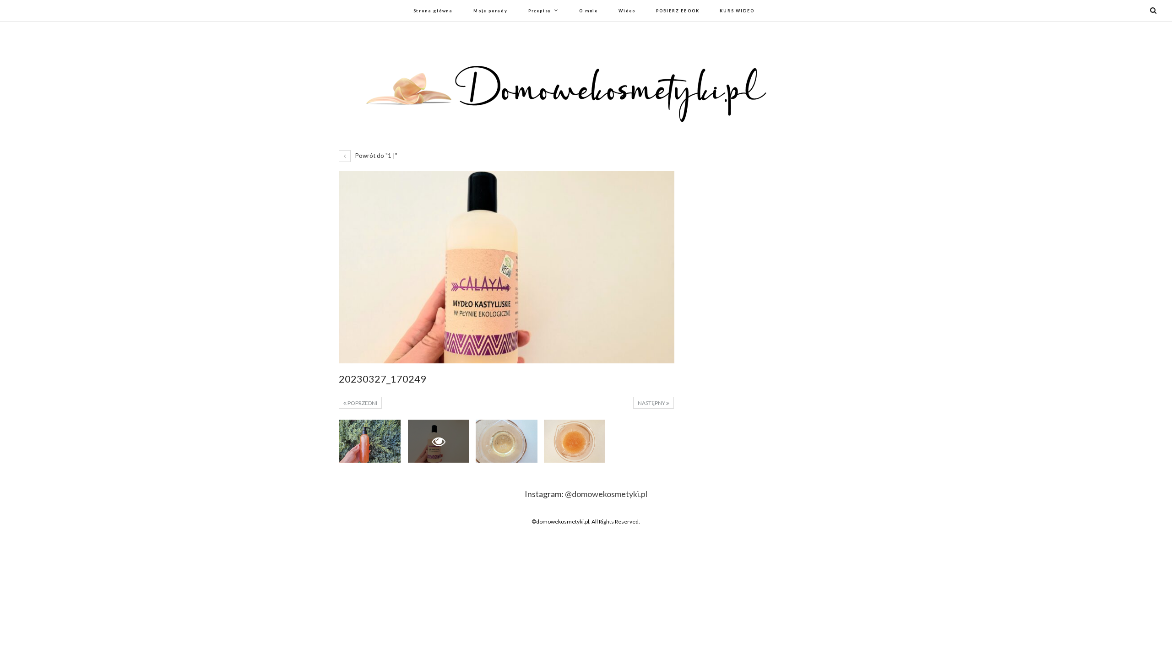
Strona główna (433, 10)
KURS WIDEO (737, 10)
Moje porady (490, 10)
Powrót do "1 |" (375, 155)
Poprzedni (362, 403)
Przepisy (539, 10)
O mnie (588, 10)
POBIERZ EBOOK (677, 10)
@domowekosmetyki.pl (606, 494)
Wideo (627, 10)
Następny (652, 403)
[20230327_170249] (370, 441)
